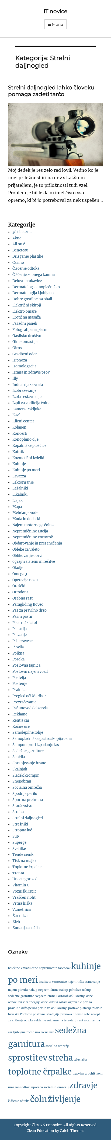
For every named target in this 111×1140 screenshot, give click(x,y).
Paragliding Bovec (27, 604)
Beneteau (20, 250)
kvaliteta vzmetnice (53, 982)
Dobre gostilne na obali (32, 299)
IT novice (55, 11)
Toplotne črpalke (26, 867)
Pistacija (19, 629)
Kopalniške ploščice (29, 445)
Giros (17, 348)
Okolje (17, 567)
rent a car (84, 1020)
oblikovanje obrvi (81, 996)
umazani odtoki (19, 1087)
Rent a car (20, 720)
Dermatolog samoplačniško (36, 287)
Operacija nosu (25, 580)
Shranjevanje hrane (29, 763)
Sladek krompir (25, 775)
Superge (19, 842)
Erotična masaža (26, 317)
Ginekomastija (24, 341)
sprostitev (27, 1058)
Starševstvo (22, 805)
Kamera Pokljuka (26, 409)
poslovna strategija (46, 1014)
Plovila (18, 647)
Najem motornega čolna (33, 525)
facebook (64, 968)
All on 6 (19, 244)
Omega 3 (19, 574)
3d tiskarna (22, 232)
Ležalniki (20, 488)
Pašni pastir (22, 616)
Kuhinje (19, 464)
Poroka (18, 659)
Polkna (18, 653)
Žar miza (19, 916)
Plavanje (19, 635)
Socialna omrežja (27, 787)
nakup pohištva (70, 990)
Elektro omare (24, 311)
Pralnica (19, 690)
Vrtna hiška (22, 903)
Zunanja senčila (26, 928)
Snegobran (21, 781)
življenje (64, 1099)
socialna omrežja (58, 1046)
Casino (18, 262)
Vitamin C (20, 885)
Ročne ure (21, 726)
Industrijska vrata (27, 384)
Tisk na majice (24, 860)
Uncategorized (24, 879)
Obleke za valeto (26, 549)
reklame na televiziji (62, 1020)
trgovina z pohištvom (87, 1073)
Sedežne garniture (28, 751)
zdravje (83, 1085)
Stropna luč (22, 830)
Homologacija (24, 366)
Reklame (19, 714)
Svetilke (19, 848)
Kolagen (19, 427)
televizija (80, 1059)
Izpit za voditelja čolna (31, 403)
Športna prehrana (27, 800)
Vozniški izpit (24, 891)
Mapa (17, 507)
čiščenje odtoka (18, 1101)
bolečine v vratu (19, 968)
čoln (38, 1099)
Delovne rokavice (27, 281)
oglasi (63, 1002)
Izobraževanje (24, 390)
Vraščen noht (24, 897)
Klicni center (23, 421)
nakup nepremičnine (43, 990)
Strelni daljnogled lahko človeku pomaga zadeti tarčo (51, 90)
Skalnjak (19, 769)
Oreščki (18, 586)
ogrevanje (75, 1002)
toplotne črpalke (40, 1072)
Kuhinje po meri (26, 470)
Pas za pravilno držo (29, 610)
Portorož (26, 1014)
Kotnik (18, 452)
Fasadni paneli (24, 323)
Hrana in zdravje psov (31, 372)
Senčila (18, 757)
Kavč (16, 415)
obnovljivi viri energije (24, 1002)
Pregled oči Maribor (29, 696)
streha (60, 1058)
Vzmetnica (21, 909)
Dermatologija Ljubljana (33, 293)
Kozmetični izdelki (28, 458)
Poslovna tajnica (26, 665)
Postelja (19, 677)
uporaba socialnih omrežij (49, 1087)
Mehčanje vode (25, 512)
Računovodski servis (30, 708)
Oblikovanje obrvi (27, 555)
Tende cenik (22, 854)
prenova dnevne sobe (75, 1014)
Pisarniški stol (24, 622)
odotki (53, 1002)
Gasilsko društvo (26, 336)
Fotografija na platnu (30, 329)
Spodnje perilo (24, 793)
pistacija (86, 1008)
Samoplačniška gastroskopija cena (42, 738)
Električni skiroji (26, 305)
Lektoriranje (23, 482)
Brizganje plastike (27, 256)
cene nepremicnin (44, 968)
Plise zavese (22, 641)
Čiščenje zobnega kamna (33, 274)
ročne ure (47, 1032)
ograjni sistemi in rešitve (33, 561)
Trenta (18, 873)
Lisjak (17, 500)
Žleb (16, 922)
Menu (57, 24)
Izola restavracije (26, 396)
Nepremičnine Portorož (32, 537)
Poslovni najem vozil (30, 671)
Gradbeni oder (24, 354)
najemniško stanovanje (84, 982)
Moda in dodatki (26, 519)
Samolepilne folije (27, 732)
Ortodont (20, 592)
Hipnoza (19, 360)
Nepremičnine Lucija (30, 531)
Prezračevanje (24, 702)
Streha (18, 812)
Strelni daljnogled (27, 818)
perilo (32, 1008)
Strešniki (20, 824)
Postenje (19, 683)
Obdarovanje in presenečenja (37, 543)
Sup (15, 836)
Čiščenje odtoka (25, 268)
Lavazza (19, 476)
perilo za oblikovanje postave (58, 1008)
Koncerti (19, 433)
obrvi (44, 1002)
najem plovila (18, 990)
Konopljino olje (25, 439)
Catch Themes (72, 1130)
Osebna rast (22, 598)
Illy (15, 378)
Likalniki (19, 494)
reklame (40, 1020)
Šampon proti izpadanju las (35, 745)
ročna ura (33, 1032)
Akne (16, 238)
